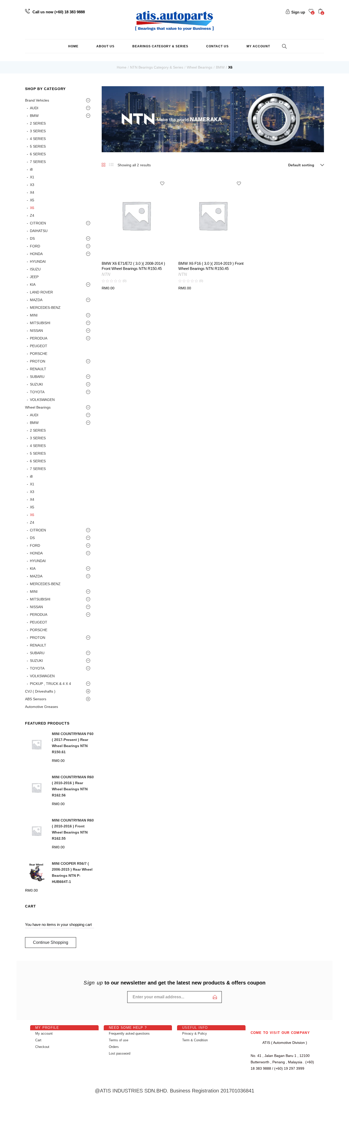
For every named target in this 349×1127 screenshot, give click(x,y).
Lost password (119, 1053)
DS (32, 238)
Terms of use (118, 1040)
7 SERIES (38, 162)
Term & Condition (195, 1040)
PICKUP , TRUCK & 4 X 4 (50, 684)
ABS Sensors (35, 699)
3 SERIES (38, 131)
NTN (106, 274)
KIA (33, 284)
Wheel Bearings (199, 67)
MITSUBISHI (40, 323)
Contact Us (217, 46)
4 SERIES (38, 139)
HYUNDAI (38, 261)
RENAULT (38, 369)
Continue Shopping (50, 942)
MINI (34, 315)
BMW (220, 67)
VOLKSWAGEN (42, 400)
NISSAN (36, 331)
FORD (35, 246)
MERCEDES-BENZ (45, 307)
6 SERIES (38, 154)
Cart (38, 1040)
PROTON (37, 361)
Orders (114, 1047)
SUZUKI (36, 384)
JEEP (34, 277)
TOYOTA (37, 392)
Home (73, 46)
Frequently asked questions (129, 1033)
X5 (32, 200)
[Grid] (103, 165)
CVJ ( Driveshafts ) (40, 691)
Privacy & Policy (194, 1033)
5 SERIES (38, 146)
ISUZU (35, 269)
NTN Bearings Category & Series (156, 67)
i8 (31, 169)
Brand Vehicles (37, 100)
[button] (321, 12)
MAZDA (36, 300)
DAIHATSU (39, 231)
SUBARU (37, 377)
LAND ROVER (41, 292)
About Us (105, 46)
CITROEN (38, 223)
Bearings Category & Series (160, 46)
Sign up (298, 12)
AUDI (34, 108)
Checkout (42, 1047)
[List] (111, 165)
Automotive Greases (41, 707)
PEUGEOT (38, 346)
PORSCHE (38, 354)
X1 (32, 177)
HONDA (36, 254)
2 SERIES (38, 123)
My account (258, 46)
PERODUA (38, 338)
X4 (32, 192)
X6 (32, 208)
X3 (32, 185)
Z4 (32, 215)
